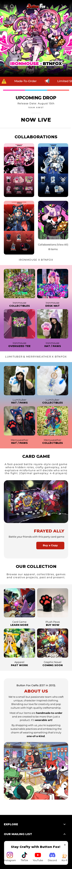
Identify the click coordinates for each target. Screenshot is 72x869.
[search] (12, 6)
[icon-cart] (63, 6)
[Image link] (19, 283)
